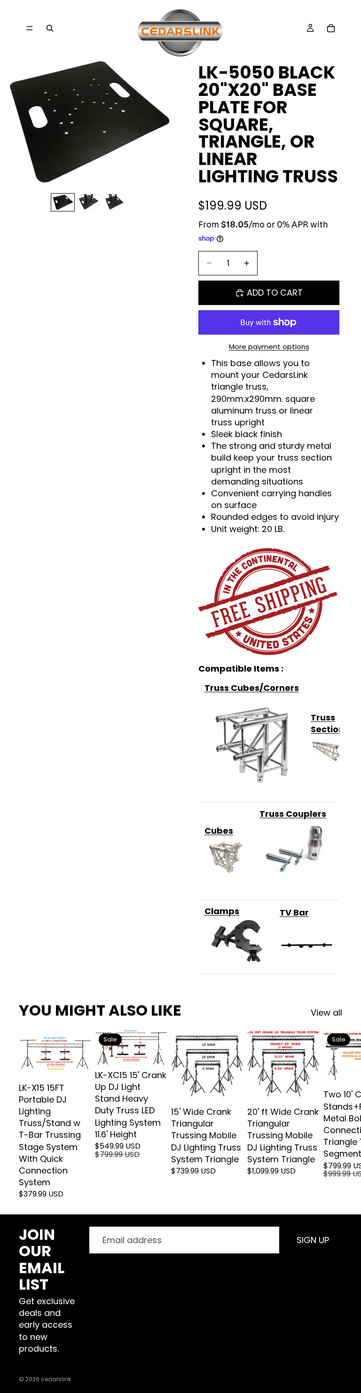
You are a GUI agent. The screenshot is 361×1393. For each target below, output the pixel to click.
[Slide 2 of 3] (89, 202)
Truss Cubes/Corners (251, 688)
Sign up (313, 1240)
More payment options (269, 347)
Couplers (306, 814)
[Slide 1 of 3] (63, 202)
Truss (271, 814)
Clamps (221, 911)
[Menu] (29, 28)
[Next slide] (332, 1114)
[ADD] (76, 1063)
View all (326, 1012)
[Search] (49, 28)
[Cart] (331, 28)
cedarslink (56, 1379)
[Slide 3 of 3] (114, 202)
